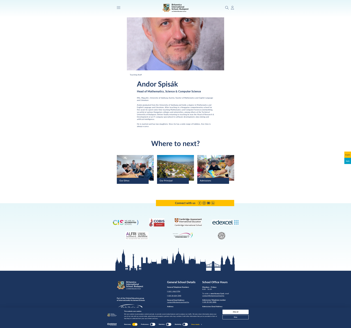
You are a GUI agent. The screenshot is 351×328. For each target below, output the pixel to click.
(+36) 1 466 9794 (173, 291)
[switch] (152, 324)
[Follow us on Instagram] (204, 203)
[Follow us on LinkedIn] (213, 203)
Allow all (235, 312)
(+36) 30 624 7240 (174, 296)
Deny (235, 317)
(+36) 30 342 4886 (209, 302)
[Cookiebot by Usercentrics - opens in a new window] (112, 324)
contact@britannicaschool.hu (178, 302)
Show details (195, 324)
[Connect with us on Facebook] (200, 203)
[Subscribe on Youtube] (208, 203)
